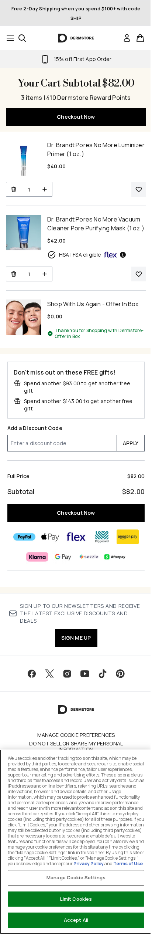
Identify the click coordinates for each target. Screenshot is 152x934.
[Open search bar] (22, 38)
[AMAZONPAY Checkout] (127, 537)
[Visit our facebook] (32, 674)
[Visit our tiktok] (102, 674)
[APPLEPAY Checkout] (50, 537)
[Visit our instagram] (67, 674)
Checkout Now (76, 116)
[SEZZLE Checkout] (88, 557)
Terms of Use (128, 863)
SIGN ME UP (76, 637)
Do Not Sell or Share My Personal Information (76, 746)
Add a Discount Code (34, 428)
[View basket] (140, 38)
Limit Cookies (76, 899)
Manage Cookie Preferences (76, 735)
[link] (127, 38)
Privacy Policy (88, 863)
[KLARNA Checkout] (37, 557)
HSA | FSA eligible (80, 254)
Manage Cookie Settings (76, 877)
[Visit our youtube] (85, 674)
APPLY (130, 443)
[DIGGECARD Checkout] (101, 537)
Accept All (76, 920)
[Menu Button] (8, 38)
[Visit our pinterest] (120, 674)
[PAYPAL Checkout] (24, 537)
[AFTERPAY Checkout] (114, 557)
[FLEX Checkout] (76, 537)
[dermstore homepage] (76, 38)
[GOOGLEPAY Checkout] (63, 557)
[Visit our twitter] (49, 674)
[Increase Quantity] (44, 189)
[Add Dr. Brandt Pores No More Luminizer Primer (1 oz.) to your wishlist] (138, 189)
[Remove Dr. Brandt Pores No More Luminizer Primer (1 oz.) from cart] (13, 189)
